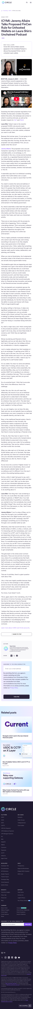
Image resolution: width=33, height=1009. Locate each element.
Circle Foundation (21, 912)
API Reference (4, 871)
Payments (20, 817)
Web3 (22, 120)
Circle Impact (4, 912)
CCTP (2, 853)
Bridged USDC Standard (23, 871)
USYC (2, 822)
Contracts (3, 847)
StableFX (3, 842)
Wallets (3, 844)
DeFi (15, 120)
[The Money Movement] (15, 957)
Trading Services (22, 822)
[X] (2, 957)
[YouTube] (19, 957)
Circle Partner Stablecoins (23, 910)
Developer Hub (5, 865)
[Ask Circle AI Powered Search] (26, 2)
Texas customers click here (10, 983)
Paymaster (3, 850)
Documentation (5, 868)
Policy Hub (3, 895)
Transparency (21, 865)
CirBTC (3, 825)
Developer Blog (5, 879)
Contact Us (20, 895)
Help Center (21, 892)
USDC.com (20, 874)
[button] (30, 2)
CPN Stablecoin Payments (7, 831)
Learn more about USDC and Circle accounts (15, 628)
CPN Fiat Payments (6, 828)
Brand (2, 916)
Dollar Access (21, 820)
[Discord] (12, 957)
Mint (2, 839)
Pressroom (3, 897)
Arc (2, 836)
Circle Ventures (5, 914)
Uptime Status (4, 885)
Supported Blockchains (23, 868)
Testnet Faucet (5, 876)
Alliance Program (5, 910)
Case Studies (21, 825)
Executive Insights (5, 892)
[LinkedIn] (9, 957)
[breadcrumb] (1, 10)
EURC (2, 820)
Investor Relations (21, 914)
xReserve (3, 855)
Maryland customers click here (12, 984)
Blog (2, 900)
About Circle (4, 908)
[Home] (6, 2)
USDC (2, 817)
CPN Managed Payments (7, 833)
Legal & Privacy (21, 897)
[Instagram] (5, 957)
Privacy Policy (14, 688)
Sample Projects (5, 874)
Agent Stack (4, 858)
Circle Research (5, 882)
